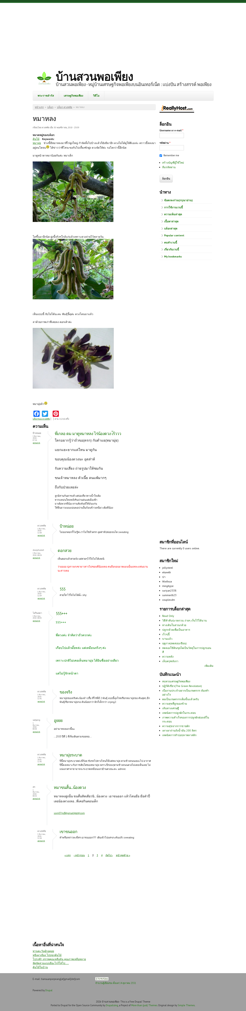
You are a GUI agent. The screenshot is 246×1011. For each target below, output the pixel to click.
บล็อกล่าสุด (170, 228)
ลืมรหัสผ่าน (169, 167)
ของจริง (66, 692)
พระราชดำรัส (46, 95)
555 (62, 589)
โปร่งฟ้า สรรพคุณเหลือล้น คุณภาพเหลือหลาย (59, 959)
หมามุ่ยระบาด (71, 755)
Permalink (36, 443)
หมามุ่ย (37, 143)
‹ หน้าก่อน (79, 855)
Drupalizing (112, 1005)
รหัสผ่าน (165, 143)
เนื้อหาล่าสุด (171, 221)
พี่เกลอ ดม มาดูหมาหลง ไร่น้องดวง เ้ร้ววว (88, 433)
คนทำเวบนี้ (170, 242)
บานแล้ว (167, 638)
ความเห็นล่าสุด (173, 214)
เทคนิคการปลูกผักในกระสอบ (179, 713)
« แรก (68, 855)
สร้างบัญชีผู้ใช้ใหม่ (173, 162)
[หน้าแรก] (44, 78)
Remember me (171, 155)
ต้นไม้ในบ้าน (40, 967)
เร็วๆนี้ (166, 634)
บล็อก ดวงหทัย (64, 107)
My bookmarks (173, 256)
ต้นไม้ (36, 139)
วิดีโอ (96, 95)
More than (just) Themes (144, 1005)
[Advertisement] (123, 33)
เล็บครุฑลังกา (170, 661)
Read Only (168, 616)
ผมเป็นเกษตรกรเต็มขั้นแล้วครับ (180, 699)
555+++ (61, 613)
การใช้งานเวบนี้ (173, 207)
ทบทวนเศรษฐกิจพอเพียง (176, 681)
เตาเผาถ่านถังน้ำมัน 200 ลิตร (179, 730)
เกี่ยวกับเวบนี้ (171, 249)
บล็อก (50, 107)
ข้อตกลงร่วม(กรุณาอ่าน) (178, 200)
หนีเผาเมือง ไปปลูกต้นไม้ (47, 955)
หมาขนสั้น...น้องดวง (70, 787)
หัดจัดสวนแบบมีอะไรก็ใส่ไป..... (51, 963)
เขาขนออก (68, 831)
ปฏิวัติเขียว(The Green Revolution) (182, 686)
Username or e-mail (171, 130)
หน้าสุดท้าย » (123, 855)
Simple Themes (186, 1005)
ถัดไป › (109, 855)
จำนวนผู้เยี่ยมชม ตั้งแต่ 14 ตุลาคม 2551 (115, 983)
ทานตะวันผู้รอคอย (43, 951)
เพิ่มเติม (208, 666)
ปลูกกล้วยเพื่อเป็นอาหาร (176, 629)
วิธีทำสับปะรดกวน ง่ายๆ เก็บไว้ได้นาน (184, 620)
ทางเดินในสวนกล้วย (174, 625)
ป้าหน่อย (66, 526)
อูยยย (58, 720)
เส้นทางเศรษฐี (170, 708)
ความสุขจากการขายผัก (176, 726)
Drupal (48, 990)
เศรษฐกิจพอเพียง (73, 95)
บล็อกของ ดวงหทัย (41, 419)
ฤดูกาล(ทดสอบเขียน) (174, 643)
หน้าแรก (39, 107)
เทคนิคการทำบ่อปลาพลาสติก (179, 735)
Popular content (174, 235)
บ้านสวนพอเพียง (94, 76)
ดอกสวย (64, 550)
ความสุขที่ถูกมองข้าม (174, 703)
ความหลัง (168, 656)
